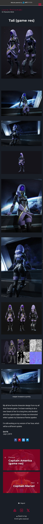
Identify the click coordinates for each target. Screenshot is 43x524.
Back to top (22, 516)
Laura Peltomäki (12, 10)
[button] (21, 503)
